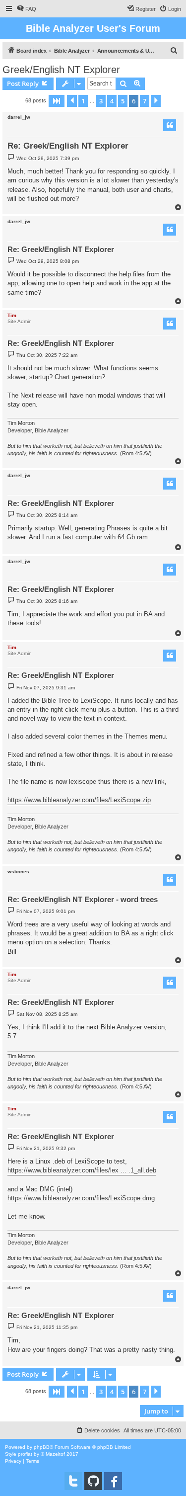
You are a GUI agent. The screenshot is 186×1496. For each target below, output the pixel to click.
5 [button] (122, 100)
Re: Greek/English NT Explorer (67, 146)
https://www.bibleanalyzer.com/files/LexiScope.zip (79, 800)
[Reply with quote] (169, 125)
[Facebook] (113, 1481)
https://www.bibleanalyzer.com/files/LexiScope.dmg (81, 1198)
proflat (25, 1454)
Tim (11, 315)
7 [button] (144, 100)
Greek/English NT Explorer (61, 69)
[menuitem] (26, 9)
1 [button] (83, 100)
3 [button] (101, 100)
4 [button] (112, 100)
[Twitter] (73, 1481)
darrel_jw (18, 117)
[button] (56, 101)
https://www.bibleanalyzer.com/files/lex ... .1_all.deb (81, 1170)
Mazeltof (55, 1454)
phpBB (42, 1447)
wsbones (18, 871)
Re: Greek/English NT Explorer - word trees (82, 899)
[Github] (93, 1481)
